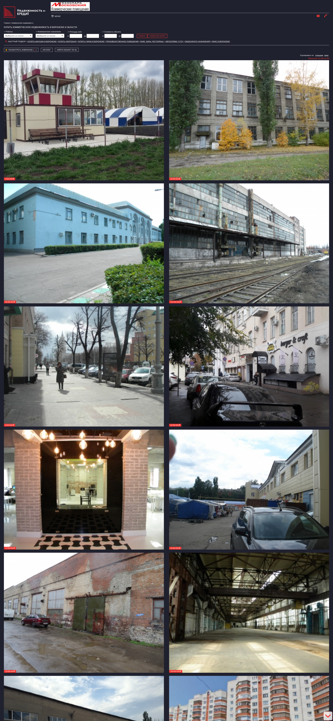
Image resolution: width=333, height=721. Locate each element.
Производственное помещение (122, 41)
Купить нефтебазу (67, 41)
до (85, 36)
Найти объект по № (67, 50)
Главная (7, 23)
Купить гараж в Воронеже (91, 41)
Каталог (47, 50)
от (68, 36)
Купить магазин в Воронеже (42, 41)
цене (326, 55)
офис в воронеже (221, 41)
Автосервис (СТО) (174, 41)
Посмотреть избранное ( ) (22, 50)
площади (319, 55)
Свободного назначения (197, 41)
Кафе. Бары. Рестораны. (152, 41)
